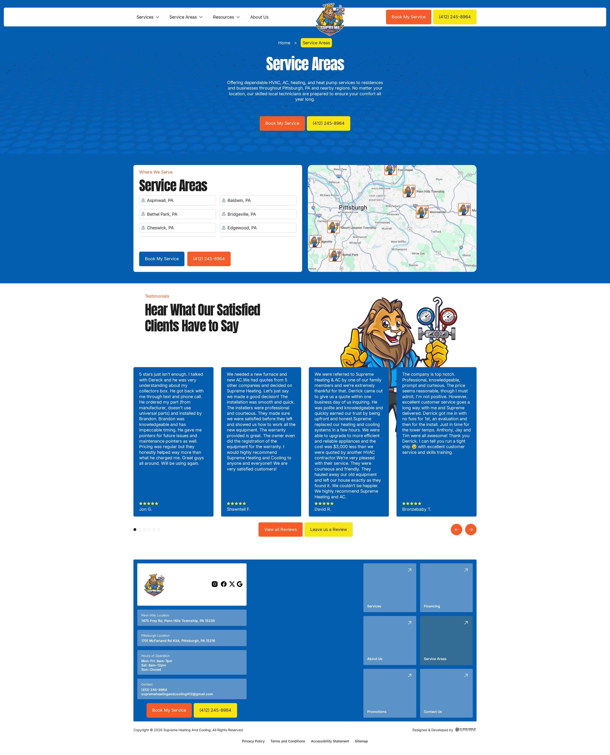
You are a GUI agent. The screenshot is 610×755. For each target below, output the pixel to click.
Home (284, 42)
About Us (259, 17)
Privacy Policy (253, 741)
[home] (328, 17)
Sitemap (361, 741)
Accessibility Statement (330, 741)
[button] (148, 17)
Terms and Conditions (287, 741)
